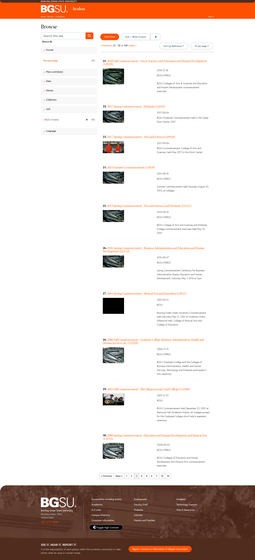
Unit (48, 109)
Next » (132, 45)
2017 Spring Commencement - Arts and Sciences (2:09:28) (141, 137)
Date (48, 81)
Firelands (138, 509)
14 (162, 475)
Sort (172, 46)
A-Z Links (96, 509)
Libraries (138, 515)
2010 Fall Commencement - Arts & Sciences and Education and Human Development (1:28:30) (155, 62)
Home (43, 16)
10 (201, 46)
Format (49, 49)
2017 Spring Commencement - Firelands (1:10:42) (136, 106)
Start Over (109, 36)
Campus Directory (101, 515)
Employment (140, 499)
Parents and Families (144, 520)
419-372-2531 (49, 522)
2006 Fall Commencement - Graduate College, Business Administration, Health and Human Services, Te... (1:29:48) (153, 341)
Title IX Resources (185, 509)
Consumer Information (103, 520)
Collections (60, 16)
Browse (50, 16)
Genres (49, 90)
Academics (97, 504)
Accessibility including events (107, 499)
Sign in (211, 16)
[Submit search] (89, 35)
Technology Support (186, 504)
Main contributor (54, 71)
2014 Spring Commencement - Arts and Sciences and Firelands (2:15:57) (149, 206)
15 (168, 475)
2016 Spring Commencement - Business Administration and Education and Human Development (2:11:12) (153, 249)
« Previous (106, 45)
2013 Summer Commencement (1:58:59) (131, 167)
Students (181, 499)
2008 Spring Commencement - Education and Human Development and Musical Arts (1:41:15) (155, 437)
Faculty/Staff (141, 504)
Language (51, 130)
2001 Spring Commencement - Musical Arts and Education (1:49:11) (147, 293)
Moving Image (50, 60)
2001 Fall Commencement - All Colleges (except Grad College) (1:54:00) (148, 389)
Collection (51, 99)
